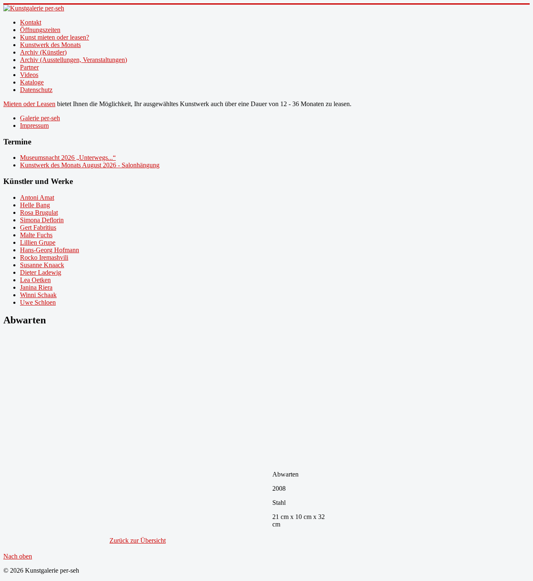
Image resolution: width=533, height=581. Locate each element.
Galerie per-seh (40, 118)
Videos (29, 74)
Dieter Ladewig (40, 272)
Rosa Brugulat (39, 212)
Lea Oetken (35, 279)
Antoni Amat (37, 197)
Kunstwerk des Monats (50, 44)
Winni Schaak (38, 294)
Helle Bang (35, 205)
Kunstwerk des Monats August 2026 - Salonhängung (89, 165)
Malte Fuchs (36, 234)
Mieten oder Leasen (29, 103)
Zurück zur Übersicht (138, 540)
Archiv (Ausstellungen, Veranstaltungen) (73, 59)
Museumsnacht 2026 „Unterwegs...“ (68, 157)
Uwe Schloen (38, 302)
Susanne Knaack (42, 264)
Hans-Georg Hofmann (49, 249)
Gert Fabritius (38, 227)
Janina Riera (36, 287)
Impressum (34, 125)
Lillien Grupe (37, 242)
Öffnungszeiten (40, 29)
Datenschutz (36, 89)
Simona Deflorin (42, 219)
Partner (29, 67)
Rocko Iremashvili (44, 257)
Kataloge (32, 82)
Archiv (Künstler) (43, 52)
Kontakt (30, 22)
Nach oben (17, 556)
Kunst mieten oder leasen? (54, 37)
